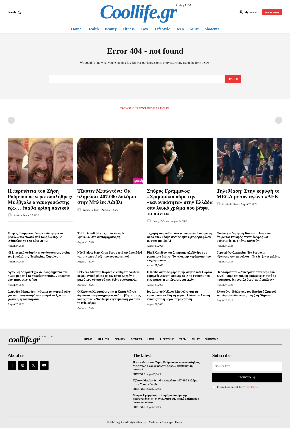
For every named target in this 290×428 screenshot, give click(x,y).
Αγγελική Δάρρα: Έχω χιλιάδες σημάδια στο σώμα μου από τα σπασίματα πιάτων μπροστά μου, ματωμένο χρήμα (39, 275)
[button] (15, 12)
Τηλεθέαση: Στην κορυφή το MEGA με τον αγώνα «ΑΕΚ (248, 193)
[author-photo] (10, 215)
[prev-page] (11, 120)
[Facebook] (12, 365)
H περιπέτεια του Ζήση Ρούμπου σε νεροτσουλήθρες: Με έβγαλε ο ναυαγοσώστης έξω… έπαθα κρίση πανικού (40, 199)
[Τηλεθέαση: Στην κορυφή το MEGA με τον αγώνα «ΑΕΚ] (249, 161)
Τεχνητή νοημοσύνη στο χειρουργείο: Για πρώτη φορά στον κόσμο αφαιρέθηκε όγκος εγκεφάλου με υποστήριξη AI (179, 236)
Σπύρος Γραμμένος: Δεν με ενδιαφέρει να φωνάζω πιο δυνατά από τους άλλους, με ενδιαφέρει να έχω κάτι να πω (35, 236)
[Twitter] (33, 365)
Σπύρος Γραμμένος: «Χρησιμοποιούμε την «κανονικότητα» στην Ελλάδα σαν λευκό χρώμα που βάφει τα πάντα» (180, 202)
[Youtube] (44, 365)
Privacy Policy (250, 386)
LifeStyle (139, 374)
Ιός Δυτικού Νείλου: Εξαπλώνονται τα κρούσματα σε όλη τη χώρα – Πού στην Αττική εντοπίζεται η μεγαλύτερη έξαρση (178, 295)
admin (16, 215)
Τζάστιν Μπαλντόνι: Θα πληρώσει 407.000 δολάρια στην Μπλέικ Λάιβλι (106, 196)
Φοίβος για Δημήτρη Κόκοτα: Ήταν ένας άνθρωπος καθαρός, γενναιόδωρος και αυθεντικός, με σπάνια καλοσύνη (244, 236)
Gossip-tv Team (91, 209)
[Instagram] (22, 365)
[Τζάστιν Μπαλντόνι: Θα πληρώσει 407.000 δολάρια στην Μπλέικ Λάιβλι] (110, 161)
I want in (245, 377)
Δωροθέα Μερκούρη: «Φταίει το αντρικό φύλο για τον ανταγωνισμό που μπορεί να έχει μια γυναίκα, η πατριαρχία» (39, 295)
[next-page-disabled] (278, 120)
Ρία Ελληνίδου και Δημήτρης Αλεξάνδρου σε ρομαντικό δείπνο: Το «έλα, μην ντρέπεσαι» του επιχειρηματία (179, 256)
